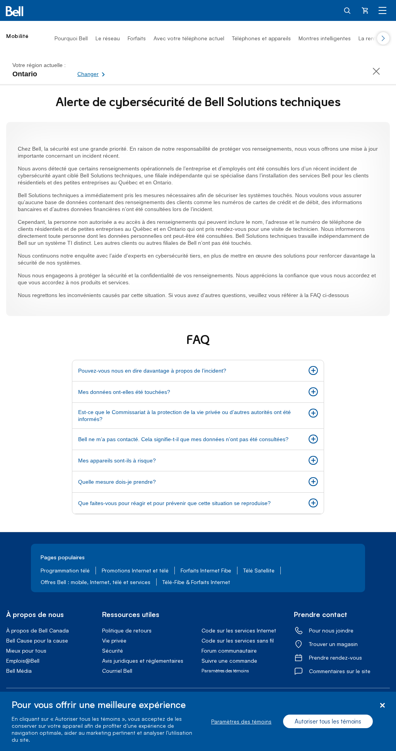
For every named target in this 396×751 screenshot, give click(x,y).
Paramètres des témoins (241, 721)
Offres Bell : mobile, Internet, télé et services (95, 582)
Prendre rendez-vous (335, 657)
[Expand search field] (347, 10)
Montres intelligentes (325, 38)
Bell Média (19, 670)
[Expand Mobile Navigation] (382, 10)
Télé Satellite (259, 570)
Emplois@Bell (22, 660)
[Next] (383, 38)
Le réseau (108, 38)
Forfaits (137, 38)
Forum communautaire (229, 650)
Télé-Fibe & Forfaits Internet (196, 582)
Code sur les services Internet (238, 630)
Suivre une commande (229, 660)
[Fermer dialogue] (382, 705)
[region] (198, 721)
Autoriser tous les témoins (328, 721)
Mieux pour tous (26, 650)
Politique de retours (127, 630)
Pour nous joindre (331, 630)
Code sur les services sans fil (237, 640)
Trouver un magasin (333, 644)
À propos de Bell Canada (37, 630)
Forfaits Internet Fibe (206, 570)
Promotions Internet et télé (135, 570)
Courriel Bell (117, 670)
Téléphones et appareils (261, 38)
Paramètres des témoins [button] (225, 671)
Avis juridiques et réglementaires (142, 660)
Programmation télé (65, 570)
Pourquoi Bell (71, 38)
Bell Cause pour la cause (37, 640)
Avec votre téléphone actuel (189, 38)
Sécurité (112, 650)
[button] (118, 70)
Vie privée (114, 640)
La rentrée (371, 38)
